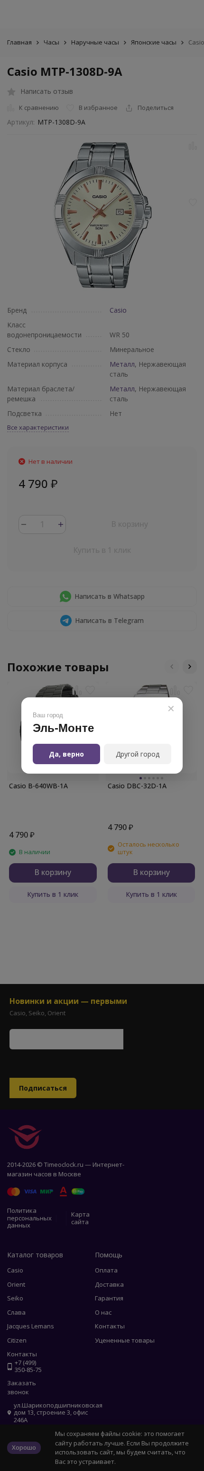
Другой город (137, 753)
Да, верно (66, 753)
